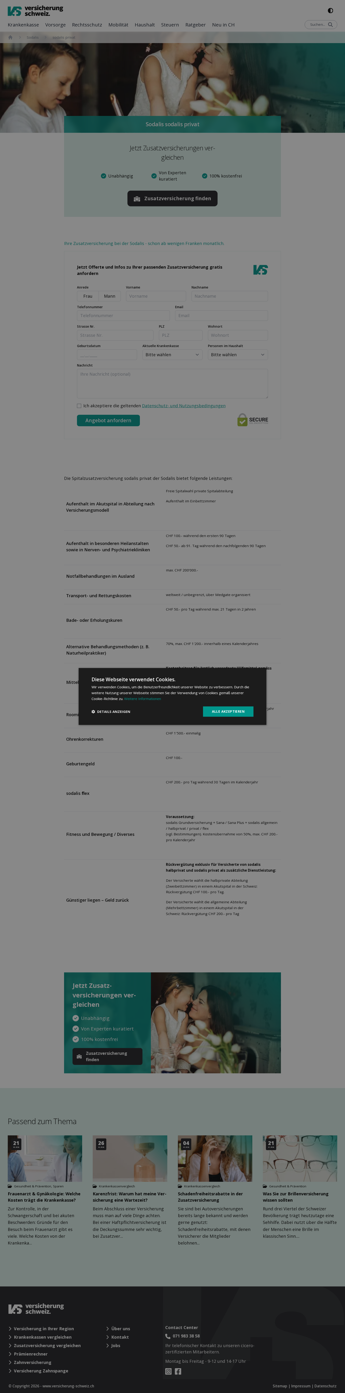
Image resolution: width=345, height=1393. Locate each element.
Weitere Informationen (142, 698)
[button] (111, 711)
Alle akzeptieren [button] (228, 711)
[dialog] (172, 696)
